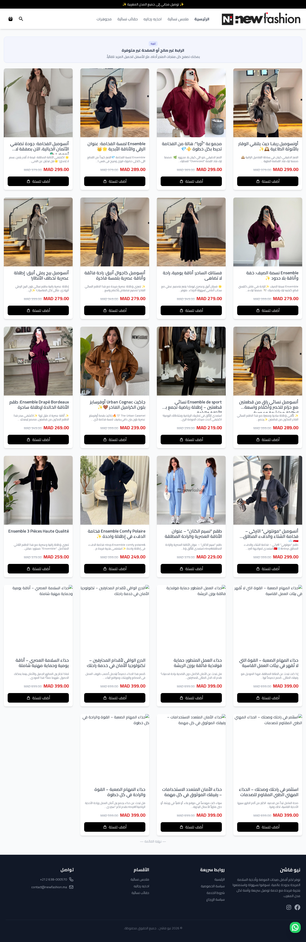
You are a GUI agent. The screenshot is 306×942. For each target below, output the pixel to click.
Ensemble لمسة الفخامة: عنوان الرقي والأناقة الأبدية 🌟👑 (116, 146)
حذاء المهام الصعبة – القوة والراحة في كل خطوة (119, 792)
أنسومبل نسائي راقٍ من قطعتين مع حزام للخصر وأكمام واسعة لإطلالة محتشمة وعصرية (268, 407)
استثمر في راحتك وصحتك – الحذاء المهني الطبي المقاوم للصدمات (268, 792)
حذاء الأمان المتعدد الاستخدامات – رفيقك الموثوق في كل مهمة (192, 792)
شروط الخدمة (216, 893)
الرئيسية (201, 19)
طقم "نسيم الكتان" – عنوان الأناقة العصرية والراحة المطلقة (193, 533)
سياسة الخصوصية (213, 886)
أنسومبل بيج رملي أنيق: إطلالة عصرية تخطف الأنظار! (41, 275)
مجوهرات (104, 19)
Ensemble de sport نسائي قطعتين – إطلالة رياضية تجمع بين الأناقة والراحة (191, 407)
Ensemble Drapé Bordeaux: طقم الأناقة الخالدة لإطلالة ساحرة (39, 404)
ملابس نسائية (178, 19)
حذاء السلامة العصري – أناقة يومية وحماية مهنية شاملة (42, 663)
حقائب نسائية (127, 19)
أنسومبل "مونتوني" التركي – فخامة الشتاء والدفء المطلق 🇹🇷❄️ (270, 536)
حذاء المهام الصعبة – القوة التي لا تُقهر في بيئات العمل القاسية (268, 663)
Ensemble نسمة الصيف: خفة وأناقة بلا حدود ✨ (272, 275)
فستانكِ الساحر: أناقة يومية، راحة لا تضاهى (192, 275)
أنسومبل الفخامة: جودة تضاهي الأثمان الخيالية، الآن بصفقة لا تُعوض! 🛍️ (39, 149)
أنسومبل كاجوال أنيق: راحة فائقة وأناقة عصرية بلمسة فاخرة (114, 275)
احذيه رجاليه (152, 19)
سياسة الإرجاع (215, 899)
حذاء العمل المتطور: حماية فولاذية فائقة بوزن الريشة (198, 663)
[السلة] (10, 19)
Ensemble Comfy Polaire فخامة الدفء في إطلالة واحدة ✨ (116, 533)
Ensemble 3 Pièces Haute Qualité (38, 531)
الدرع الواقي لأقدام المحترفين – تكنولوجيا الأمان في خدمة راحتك (116, 663)
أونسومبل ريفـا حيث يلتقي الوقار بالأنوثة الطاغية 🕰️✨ (268, 146)
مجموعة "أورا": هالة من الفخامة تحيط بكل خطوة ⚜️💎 (192, 146)
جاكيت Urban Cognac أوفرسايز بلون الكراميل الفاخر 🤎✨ (117, 404)
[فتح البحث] (21, 19)
